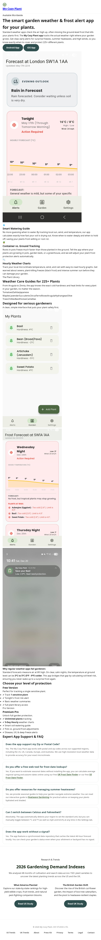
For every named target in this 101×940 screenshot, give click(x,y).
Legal (80, 932)
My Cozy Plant (12, 9)
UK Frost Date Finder (68, 774)
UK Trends (24, 932)
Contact (91, 932)
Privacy (60, 932)
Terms (70, 932)
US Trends (10, 932)
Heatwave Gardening (38, 797)
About (36, 932)
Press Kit (48, 932)
